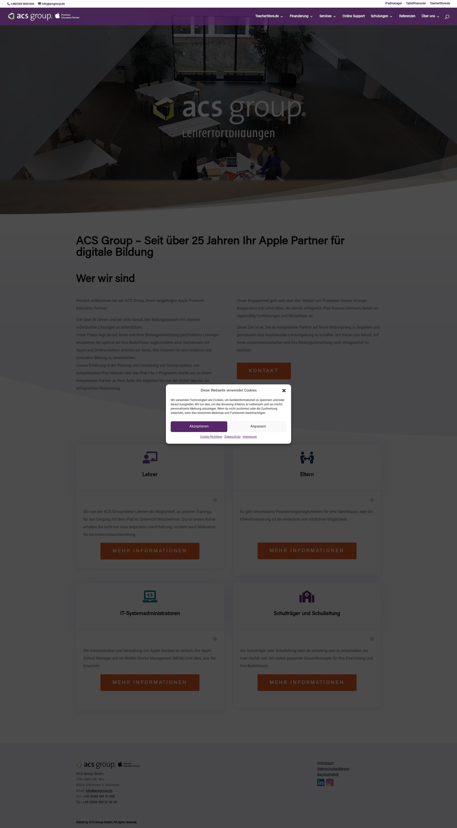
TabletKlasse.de (416, 3)
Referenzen (407, 16)
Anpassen (258, 426)
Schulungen (379, 16)
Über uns (428, 16)
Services (325, 16)
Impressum (250, 437)
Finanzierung (299, 16)
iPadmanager (393, 3)
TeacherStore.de (440, 3)
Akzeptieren (199, 426)
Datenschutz (232, 437)
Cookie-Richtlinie (211, 437)
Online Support (354, 16)
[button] (284, 390)
